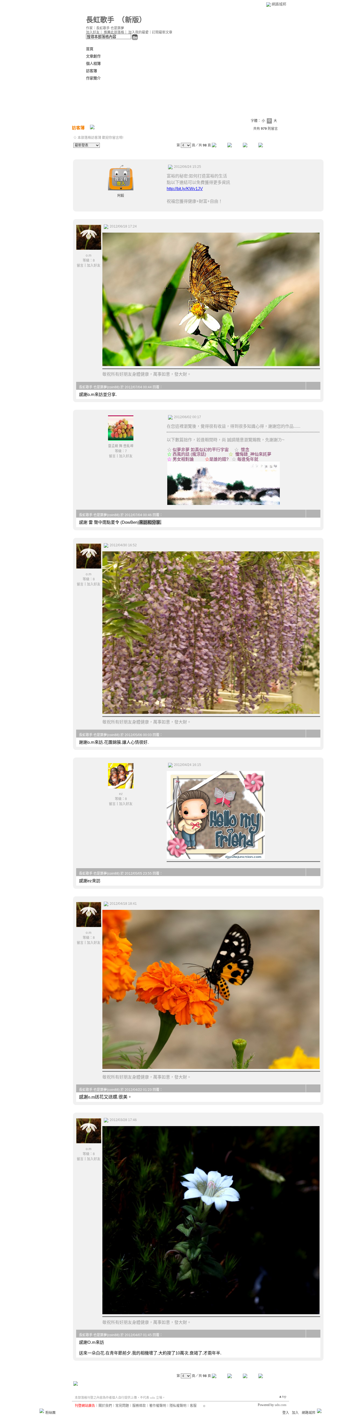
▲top (282, 1396)
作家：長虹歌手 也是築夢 (105, 28)
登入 (285, 1413)
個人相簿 (93, 63)
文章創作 (93, 56)
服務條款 (139, 1406)
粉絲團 (50, 1413)
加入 (295, 1413)
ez (121, 794)
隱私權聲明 (178, 1406)
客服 (193, 1406)
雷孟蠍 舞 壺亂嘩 (120, 446)
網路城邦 (279, 4)
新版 (132, 20)
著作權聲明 (157, 1406)
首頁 (89, 49)
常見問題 (122, 1406)
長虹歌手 (100, 20)
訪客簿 (91, 71)
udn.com (280, 1405)
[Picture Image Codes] (216, 857)
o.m (88, 255)
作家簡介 (93, 78)
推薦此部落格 (114, 32)
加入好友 (93, 32)
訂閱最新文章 (162, 32)
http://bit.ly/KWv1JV (185, 188)
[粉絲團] (41, 1411)
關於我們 (105, 1406)
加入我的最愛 (138, 32)
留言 (80, 266)
